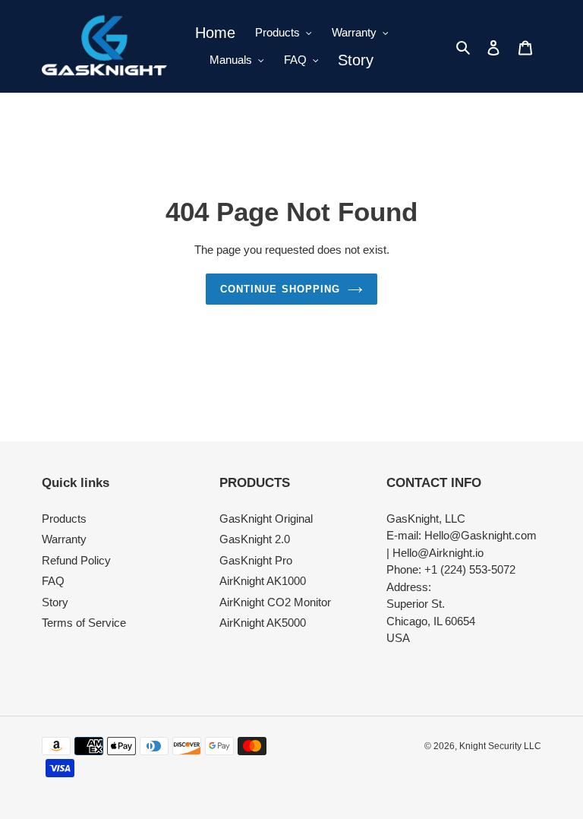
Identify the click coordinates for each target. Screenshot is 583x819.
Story (55, 602)
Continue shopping (280, 289)
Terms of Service (84, 622)
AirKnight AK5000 (262, 622)
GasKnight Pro (255, 560)
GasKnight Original (266, 518)
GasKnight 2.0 (254, 539)
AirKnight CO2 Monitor (275, 602)
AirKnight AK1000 (262, 580)
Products (64, 518)
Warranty (64, 539)
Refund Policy (76, 560)
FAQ (53, 580)
